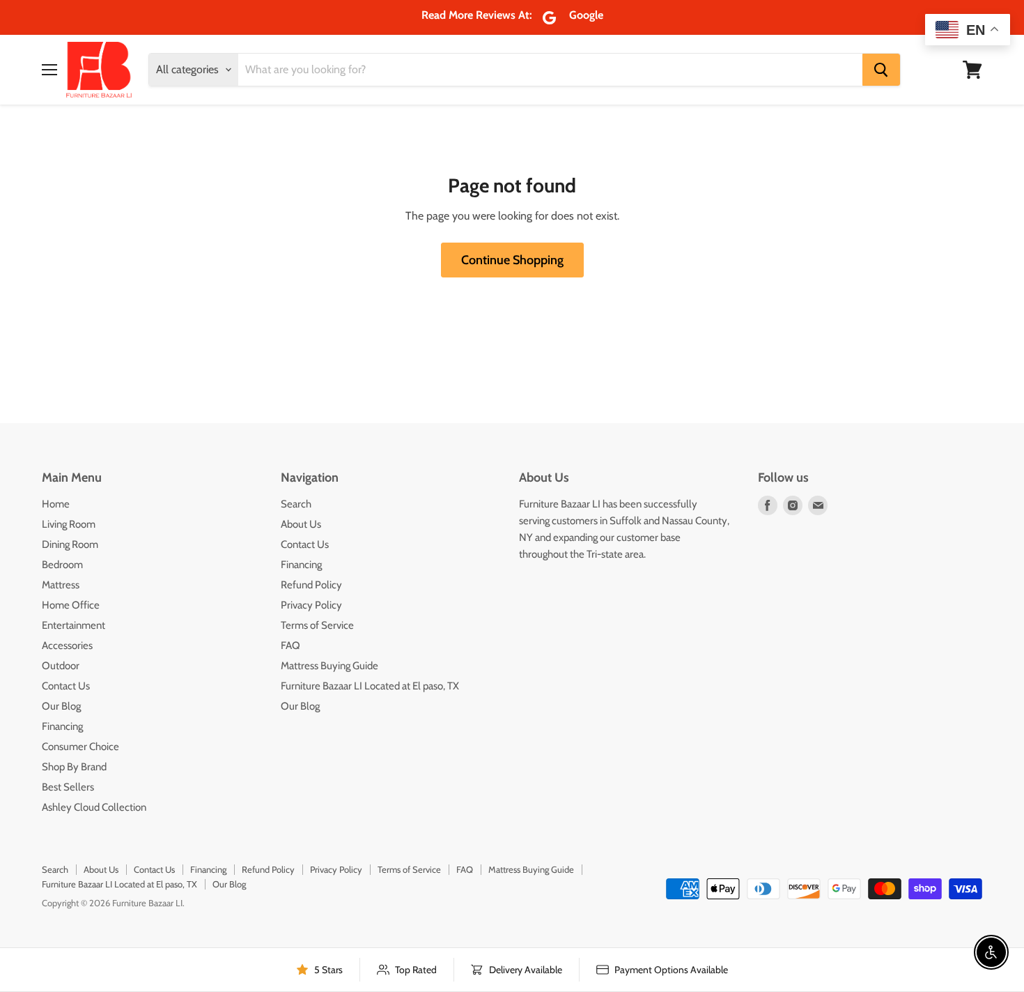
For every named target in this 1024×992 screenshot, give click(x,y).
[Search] (881, 70)
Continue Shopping (512, 260)
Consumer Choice (80, 746)
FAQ (290, 645)
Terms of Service (317, 625)
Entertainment (73, 625)
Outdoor (60, 665)
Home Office (71, 605)
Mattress (60, 585)
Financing (62, 726)
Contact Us (66, 686)
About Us (301, 524)
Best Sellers (68, 787)
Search (296, 504)
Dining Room (70, 544)
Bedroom (62, 564)
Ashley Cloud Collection (94, 807)
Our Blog (61, 706)
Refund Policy (311, 585)
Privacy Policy (311, 605)
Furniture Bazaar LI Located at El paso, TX (370, 686)
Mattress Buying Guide (329, 665)
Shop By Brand (74, 767)
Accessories (67, 645)
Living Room (68, 524)
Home (56, 504)
